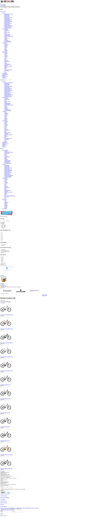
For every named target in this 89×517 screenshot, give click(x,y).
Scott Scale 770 (44, 294)
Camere (6, 56)
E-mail (2, 487)
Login (5, 5)
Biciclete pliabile (7, 22)
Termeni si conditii (3, 495)
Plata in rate (2, 504)
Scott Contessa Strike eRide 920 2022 (6, 356)
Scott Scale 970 (44, 295)
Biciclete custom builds (8, 17)
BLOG (3, 77)
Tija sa (6, 72)
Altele (5, 43)
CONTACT (4, 146)
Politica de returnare (3, 502)
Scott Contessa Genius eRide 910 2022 (6, 314)
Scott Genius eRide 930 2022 (5, 412)
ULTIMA (3, 302)
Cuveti (6, 57)
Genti (5, 31)
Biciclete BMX (7, 15)
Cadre (5, 54)
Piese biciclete (4, 120)
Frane (5, 58)
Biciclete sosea (7, 24)
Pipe (5, 68)
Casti (5, 48)
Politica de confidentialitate (4, 497)
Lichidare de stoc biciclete (9, 82)
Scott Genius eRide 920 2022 (5, 426)
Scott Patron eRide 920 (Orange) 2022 (6, 454)
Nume (2, 486)
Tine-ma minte (4, 515)
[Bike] (7, 2)
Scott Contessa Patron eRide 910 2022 (6, 328)
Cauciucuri (6, 55)
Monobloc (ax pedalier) (8, 134)
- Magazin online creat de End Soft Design (7, 509)
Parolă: (14, 511)
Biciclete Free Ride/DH (8, 21)
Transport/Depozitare (8, 41)
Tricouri (6, 47)
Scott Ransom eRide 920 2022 (5, 384)
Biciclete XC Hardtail (8, 27)
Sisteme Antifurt (7, 35)
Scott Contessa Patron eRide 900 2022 (6, 342)
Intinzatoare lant (7, 61)
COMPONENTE (5, 74)
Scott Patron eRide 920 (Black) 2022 (6, 468)
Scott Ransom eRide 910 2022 (5, 398)
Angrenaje (6, 121)
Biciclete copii (7, 16)
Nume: (1, 511)
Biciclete (3, 81)
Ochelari (6, 45)
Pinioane (6, 67)
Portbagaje (6, 108)
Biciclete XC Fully (8, 95)
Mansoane (6, 133)
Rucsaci (6, 51)
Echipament (4, 42)
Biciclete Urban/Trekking (9, 94)
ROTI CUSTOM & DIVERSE (10, 195)
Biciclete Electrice (7, 20)
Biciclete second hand (8, 23)
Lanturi (6, 63)
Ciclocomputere (7, 30)
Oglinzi (6, 107)
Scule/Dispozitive (7, 40)
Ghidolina (6, 38)
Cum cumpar (2, 499)
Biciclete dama (7, 18)
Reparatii (3, 75)
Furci (5, 59)
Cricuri (6, 37)
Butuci (6, 53)
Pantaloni (6, 50)
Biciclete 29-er (7, 14)
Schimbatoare (7, 70)
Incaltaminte (6, 44)
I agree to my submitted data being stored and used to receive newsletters (13, 489)
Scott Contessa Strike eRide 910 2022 (6, 370)
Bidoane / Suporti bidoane (9, 36)
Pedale (6, 66)
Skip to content (2, 11)
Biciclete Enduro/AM (8, 19)
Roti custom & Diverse (8, 69)
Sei (5, 71)
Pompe (6, 33)
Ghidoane (6, 60)
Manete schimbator (8, 64)
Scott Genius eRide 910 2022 (5, 440)
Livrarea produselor (3, 506)
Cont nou (1, 5)
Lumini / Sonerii (7, 32)
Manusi (6, 49)
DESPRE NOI (4, 76)
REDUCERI (4, 73)
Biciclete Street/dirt (8, 25)
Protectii (6, 46)
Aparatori (6, 29)
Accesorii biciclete (5, 28)
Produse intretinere (8, 34)
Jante (5, 62)
